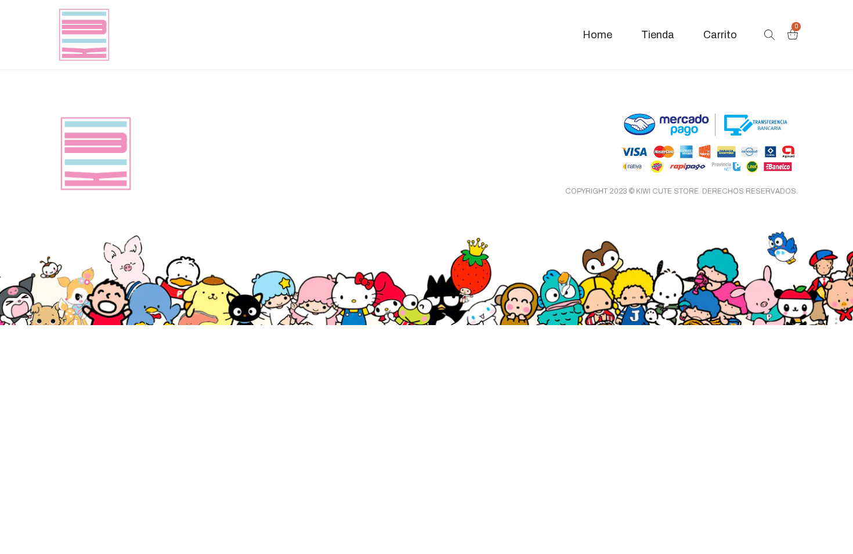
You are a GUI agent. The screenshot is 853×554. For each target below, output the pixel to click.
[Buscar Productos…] (769, 35)
